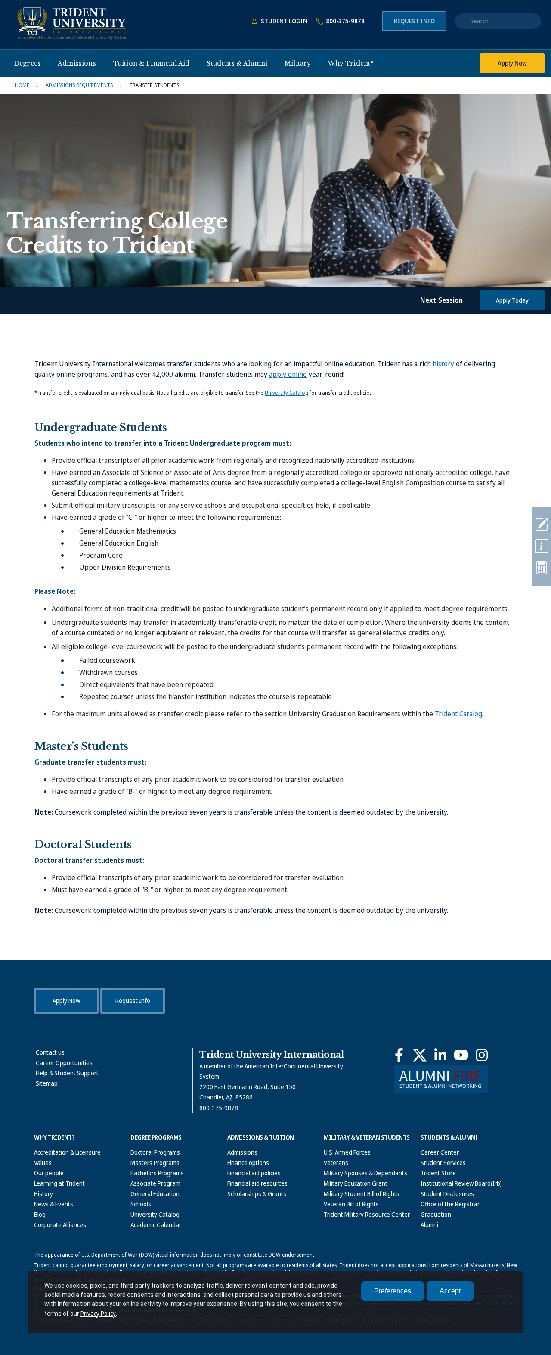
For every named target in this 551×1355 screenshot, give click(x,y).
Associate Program (155, 1183)
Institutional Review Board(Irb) (461, 1183)
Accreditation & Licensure (67, 1152)
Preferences (392, 1291)
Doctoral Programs (155, 1152)
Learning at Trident (59, 1183)
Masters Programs (155, 1162)
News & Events (53, 1204)
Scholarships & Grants (256, 1194)
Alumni (429, 1225)
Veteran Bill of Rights (351, 1204)
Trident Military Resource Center (367, 1214)
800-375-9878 (345, 21)
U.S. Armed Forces (347, 1152)
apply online (288, 374)
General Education (155, 1194)
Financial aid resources (257, 1183)
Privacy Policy (98, 1313)
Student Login (283, 21)
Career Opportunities (64, 1062)
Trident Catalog (458, 713)
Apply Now (512, 63)
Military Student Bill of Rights (361, 1194)
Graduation (436, 1214)
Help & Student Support (67, 1073)
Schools (140, 1204)
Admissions (242, 1152)
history (443, 363)
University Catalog (286, 393)
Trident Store (438, 1173)
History (43, 1194)
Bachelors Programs (157, 1173)
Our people (49, 1173)
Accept (450, 1291)
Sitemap (47, 1083)
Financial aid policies (254, 1173)
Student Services (443, 1162)
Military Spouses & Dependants (365, 1173)
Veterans (336, 1162)
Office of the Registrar (450, 1204)
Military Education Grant (355, 1183)
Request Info (414, 21)
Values (43, 1162)
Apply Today (512, 300)
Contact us (50, 1052)
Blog (40, 1214)
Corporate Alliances (60, 1225)
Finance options (248, 1162)
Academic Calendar (155, 1225)
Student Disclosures (447, 1194)
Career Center (440, 1152)
